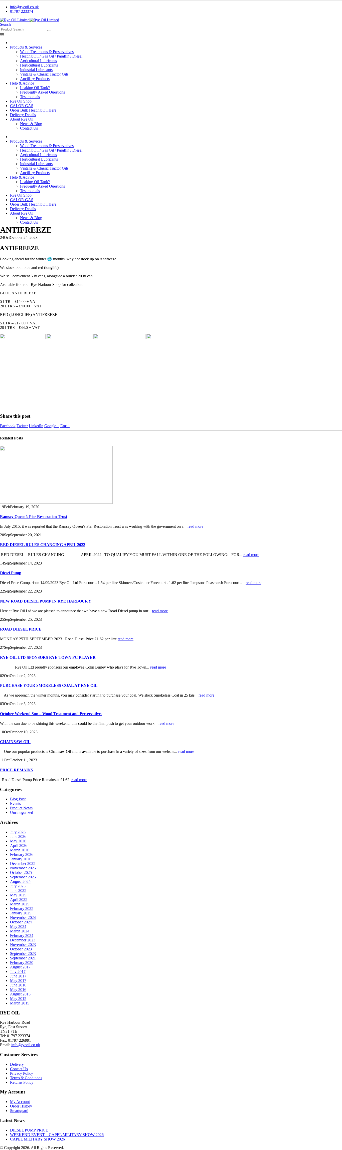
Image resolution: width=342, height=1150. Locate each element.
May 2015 (18, 998)
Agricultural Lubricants (38, 61)
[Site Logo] (29, 20)
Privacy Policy (21, 1073)
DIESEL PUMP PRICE (29, 1130)
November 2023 (23, 944)
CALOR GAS (21, 106)
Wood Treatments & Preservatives (47, 52)
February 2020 (21, 962)
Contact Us (29, 128)
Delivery (17, 1064)
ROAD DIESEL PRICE (21, 629)
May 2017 (18, 980)
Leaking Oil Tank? (35, 88)
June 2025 (18, 890)
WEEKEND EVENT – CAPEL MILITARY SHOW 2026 (57, 1134)
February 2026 (21, 854)
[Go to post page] (56, 502)
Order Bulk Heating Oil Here (33, 110)
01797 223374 (21, 11)
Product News (21, 808)
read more (195, 526)
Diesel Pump (10, 573)
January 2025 (20, 913)
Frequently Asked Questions (42, 92)
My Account (20, 1101)
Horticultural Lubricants (39, 65)
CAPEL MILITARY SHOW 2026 (37, 1139)
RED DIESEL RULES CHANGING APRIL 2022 (42, 544)
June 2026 (18, 836)
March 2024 (19, 931)
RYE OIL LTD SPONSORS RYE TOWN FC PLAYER (48, 657)
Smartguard (19, 1110)
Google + (51, 426)
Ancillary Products (35, 79)
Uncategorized (21, 812)
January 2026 (20, 859)
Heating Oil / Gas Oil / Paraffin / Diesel (51, 56)
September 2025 (23, 877)
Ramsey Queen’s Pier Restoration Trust (33, 516)
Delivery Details (23, 115)
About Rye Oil (21, 119)
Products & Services (26, 47)
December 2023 (22, 940)
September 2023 (23, 953)
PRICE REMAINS (16, 770)
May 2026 (18, 841)
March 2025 (19, 904)
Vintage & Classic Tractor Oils (44, 74)
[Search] (49, 30)
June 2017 (18, 976)
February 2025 (21, 908)
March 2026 (19, 850)
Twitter (22, 426)
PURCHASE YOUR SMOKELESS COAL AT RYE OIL (49, 685)
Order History (21, 1106)
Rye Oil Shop (21, 101)
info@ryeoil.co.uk (24, 7)
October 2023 (21, 949)
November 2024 (23, 917)
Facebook (8, 426)
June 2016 (18, 985)
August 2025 (20, 881)
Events (15, 803)
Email (65, 426)
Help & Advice (22, 83)
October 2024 (21, 922)
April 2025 (18, 899)
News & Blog (31, 124)
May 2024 (18, 926)
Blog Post (18, 799)
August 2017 (20, 967)
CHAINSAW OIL (15, 742)
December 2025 (22, 863)
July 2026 (18, 832)
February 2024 (21, 935)
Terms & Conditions (26, 1078)
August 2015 (20, 994)
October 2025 (21, 872)
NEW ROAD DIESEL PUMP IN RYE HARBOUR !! (45, 601)
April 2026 (18, 845)
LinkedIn (36, 426)
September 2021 (23, 958)
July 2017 (18, 971)
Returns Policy (21, 1082)
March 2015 (19, 1003)
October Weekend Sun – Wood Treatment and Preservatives (51, 714)
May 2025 (18, 895)
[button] (5, 24)
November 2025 (23, 868)
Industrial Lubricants (36, 70)
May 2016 (18, 989)
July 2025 (18, 886)
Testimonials (30, 97)
